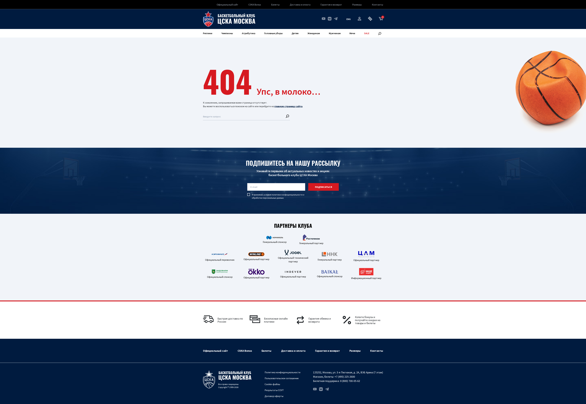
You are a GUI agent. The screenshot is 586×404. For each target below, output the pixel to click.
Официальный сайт (227, 4)
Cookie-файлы (272, 384)
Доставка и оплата (300, 4)
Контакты (377, 4)
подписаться (323, 186)
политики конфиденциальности (287, 194)
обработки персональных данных (268, 198)
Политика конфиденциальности (282, 372)
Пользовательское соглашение (282, 378)
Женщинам (313, 33)
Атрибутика (248, 33)
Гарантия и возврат (331, 4)
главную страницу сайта (288, 106)
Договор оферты (274, 396)
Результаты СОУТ (274, 390)
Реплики (207, 33)
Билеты (275, 4)
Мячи (352, 33)
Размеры (357, 4)
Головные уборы (273, 33)
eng (348, 19)
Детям (295, 33)
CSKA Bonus (254, 4)
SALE (366, 33)
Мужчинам (335, 33)
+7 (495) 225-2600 (345, 376)
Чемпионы (227, 33)
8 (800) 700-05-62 (350, 381)
